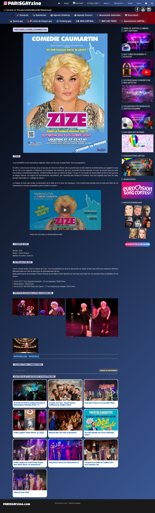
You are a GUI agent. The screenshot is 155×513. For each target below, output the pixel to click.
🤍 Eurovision (131, 15)
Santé (130, 3)
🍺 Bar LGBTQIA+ (85, 21)
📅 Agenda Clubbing (60, 15)
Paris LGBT (93, 3)
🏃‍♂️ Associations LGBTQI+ (133, 21)
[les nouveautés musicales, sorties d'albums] (137, 120)
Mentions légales (74, 503)
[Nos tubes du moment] (137, 68)
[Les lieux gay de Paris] (137, 143)
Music (106, 3)
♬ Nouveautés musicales (109, 15)
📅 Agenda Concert (83, 15)
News (66, 3)
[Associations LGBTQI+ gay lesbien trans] (137, 167)
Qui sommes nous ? (61, 503)
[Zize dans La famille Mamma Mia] (25, 317)
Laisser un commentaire (108, 370)
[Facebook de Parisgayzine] (137, 10)
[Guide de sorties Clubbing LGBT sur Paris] (137, 42)
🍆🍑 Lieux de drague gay (39, 21)
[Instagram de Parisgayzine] (149, 10)
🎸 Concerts (22, 15)
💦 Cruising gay (63, 21)
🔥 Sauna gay (16, 21)
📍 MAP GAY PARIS (108, 21)
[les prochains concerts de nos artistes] (137, 94)
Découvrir (118, 3)
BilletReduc (29, 284)
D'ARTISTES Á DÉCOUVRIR (138, 244)
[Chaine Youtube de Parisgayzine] (143, 10)
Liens (139, 3)
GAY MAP (79, 3)
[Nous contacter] (146, 3)
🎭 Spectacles (39, 15)
